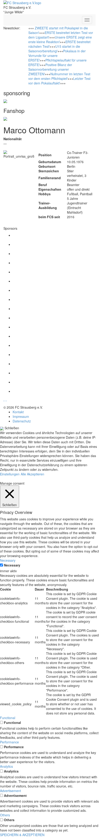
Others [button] (5, 815)
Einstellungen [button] (10, 474)
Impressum (21, 416)
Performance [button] (9, 742)
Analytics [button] (6, 766)
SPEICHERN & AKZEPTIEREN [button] (22, 834)
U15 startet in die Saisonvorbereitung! (54, 48)
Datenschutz (22, 421)
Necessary (12, 565)
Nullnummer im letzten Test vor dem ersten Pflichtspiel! (59, 76)
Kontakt (18, 412)
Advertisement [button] (10, 790)
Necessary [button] (7, 560)
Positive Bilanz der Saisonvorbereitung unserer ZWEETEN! (50, 69)
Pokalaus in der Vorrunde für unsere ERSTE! (57, 55)
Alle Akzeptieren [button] (32, 474)
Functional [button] (7, 717)
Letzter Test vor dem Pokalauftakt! (59, 80)
